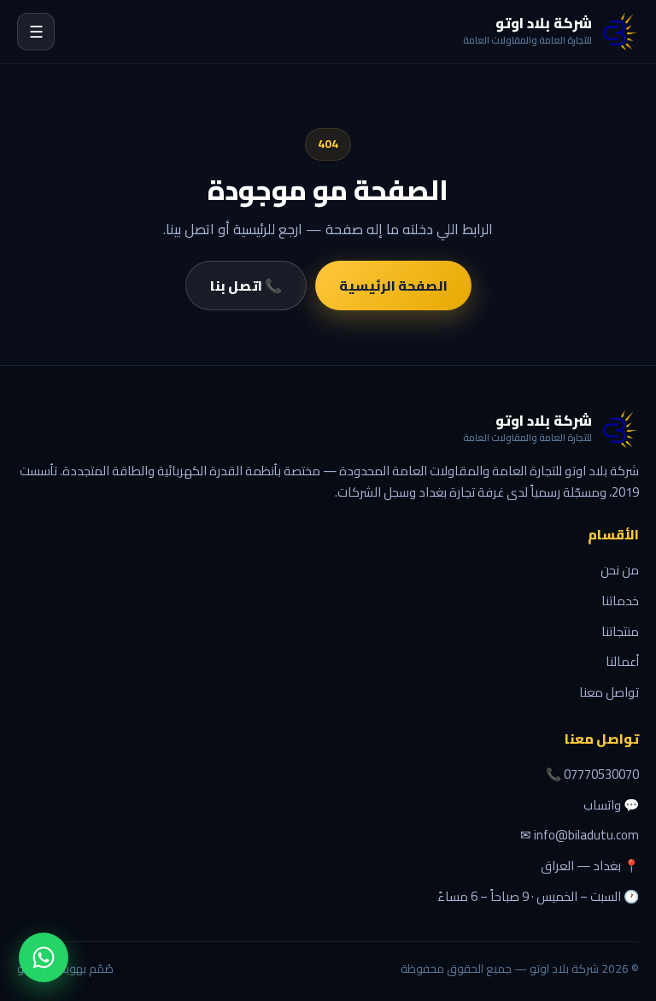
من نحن (619, 569)
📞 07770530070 (592, 774)
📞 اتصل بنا (246, 285)
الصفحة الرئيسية (393, 285)
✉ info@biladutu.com (579, 835)
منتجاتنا (620, 631)
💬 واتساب (611, 804)
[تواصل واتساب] (43, 957)
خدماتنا (620, 600)
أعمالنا (622, 661)
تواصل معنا (609, 692)
